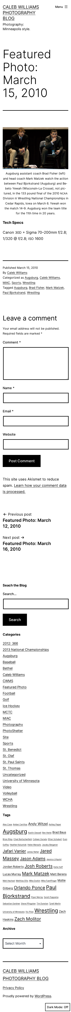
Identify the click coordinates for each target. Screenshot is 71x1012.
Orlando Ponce (29, 887)
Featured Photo (15, 687)
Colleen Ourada (40, 839)
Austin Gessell (34, 832)
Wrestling (29, 282)
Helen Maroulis (34, 845)
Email (8, 411)
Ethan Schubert (55, 839)
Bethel (8, 668)
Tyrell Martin (55, 903)
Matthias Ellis (22, 881)
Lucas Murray (12, 874)
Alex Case (7, 824)
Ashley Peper (55, 824)
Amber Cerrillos (20, 824)
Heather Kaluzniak (18, 845)
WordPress (43, 996)
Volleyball (10, 793)
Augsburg (31, 277)
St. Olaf (8, 756)
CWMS (8, 681)
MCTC (7, 712)
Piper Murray (37, 897)
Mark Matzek (55, 287)
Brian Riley (8, 839)
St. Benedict (12, 749)
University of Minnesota (21, 781)
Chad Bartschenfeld (22, 839)
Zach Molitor (27, 919)
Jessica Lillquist (54, 859)
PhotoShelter (13, 731)
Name (8, 388)
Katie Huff (58, 867)
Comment (12, 342)
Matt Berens (58, 874)
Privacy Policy (13, 988)
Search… (10, 594)
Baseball (9, 662)
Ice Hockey (11, 706)
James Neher (33, 852)
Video (7, 787)
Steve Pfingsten (28, 903)
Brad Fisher (36, 287)
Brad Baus (59, 832)
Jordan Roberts (13, 866)
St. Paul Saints (14, 762)
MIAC (6, 282)
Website (9, 434)
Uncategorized (14, 774)
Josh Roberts (39, 866)
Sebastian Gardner (11, 903)
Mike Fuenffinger (49, 881)
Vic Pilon (29, 912)
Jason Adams (33, 858)
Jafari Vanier (14, 851)
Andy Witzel (38, 824)
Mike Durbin (34, 881)
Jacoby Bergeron (50, 845)
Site (6, 737)
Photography (13, 724)
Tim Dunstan (42, 903)
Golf (6, 699)
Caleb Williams (17, 272)
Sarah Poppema (51, 897)
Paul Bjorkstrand (14, 292)
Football (9, 693)
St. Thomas (11, 768)
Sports (16, 282)
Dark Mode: (55, 1007)
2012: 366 (10, 643)
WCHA (8, 799)
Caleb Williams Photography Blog (21, 12)
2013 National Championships (26, 650)
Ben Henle (47, 832)
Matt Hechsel (9, 881)
